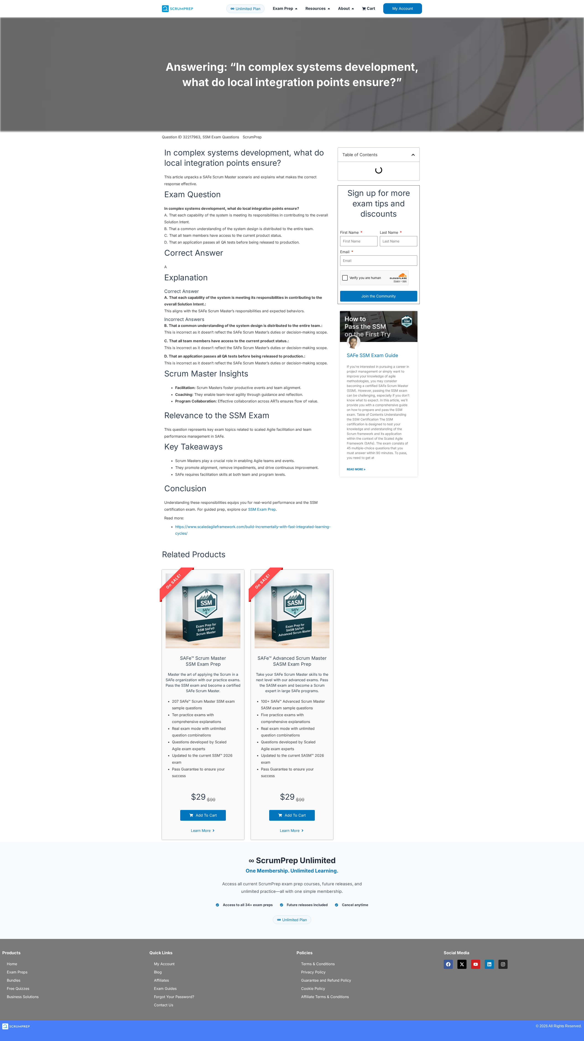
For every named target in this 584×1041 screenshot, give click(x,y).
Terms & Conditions (318, 964)
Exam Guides (165, 988)
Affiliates (161, 980)
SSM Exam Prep (262, 509)
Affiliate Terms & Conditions (325, 996)
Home (12, 964)
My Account (164, 964)
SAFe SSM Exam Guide (372, 355)
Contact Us (163, 1005)
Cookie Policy (313, 988)
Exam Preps (17, 972)
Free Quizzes (18, 988)
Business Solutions (23, 996)
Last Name (389, 232)
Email (345, 252)
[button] (413, 155)
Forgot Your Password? (174, 996)
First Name (350, 232)
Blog (158, 972)
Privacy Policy (313, 972)
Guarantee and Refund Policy (326, 980)
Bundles (13, 980)
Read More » (356, 469)
